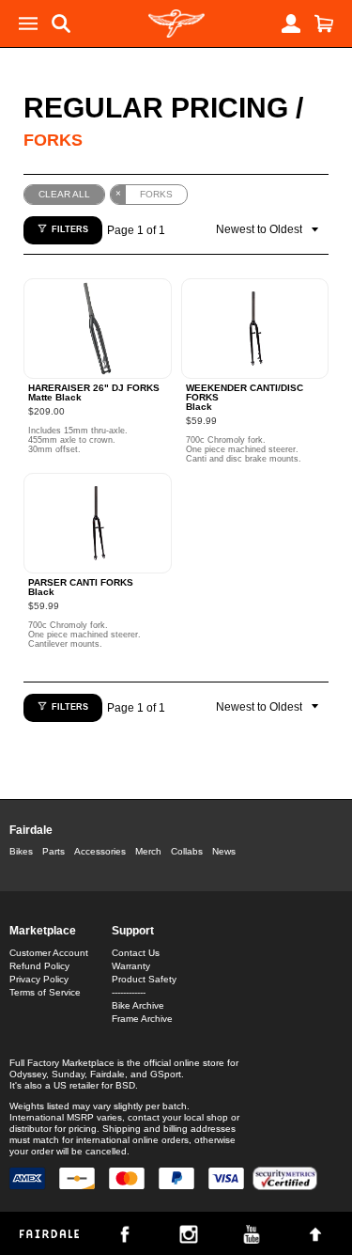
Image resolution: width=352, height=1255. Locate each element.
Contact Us (136, 953)
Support (133, 930)
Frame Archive (142, 1018)
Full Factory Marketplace (62, 1063)
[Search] (61, 23)
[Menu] (28, 23)
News (224, 851)
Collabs (187, 851)
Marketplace (42, 930)
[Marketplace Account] (291, 23)
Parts (53, 851)
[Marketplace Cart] (324, 23)
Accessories (100, 851)
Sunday (68, 1074)
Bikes (21, 851)
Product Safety (144, 979)
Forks (53, 140)
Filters (70, 229)
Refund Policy (39, 966)
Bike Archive (138, 1005)
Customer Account (48, 953)
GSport (165, 1074)
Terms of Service (45, 992)
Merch (148, 851)
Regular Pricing (155, 107)
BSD (125, 1085)
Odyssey (27, 1074)
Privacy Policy (39, 979)
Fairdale (31, 830)
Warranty (131, 966)
